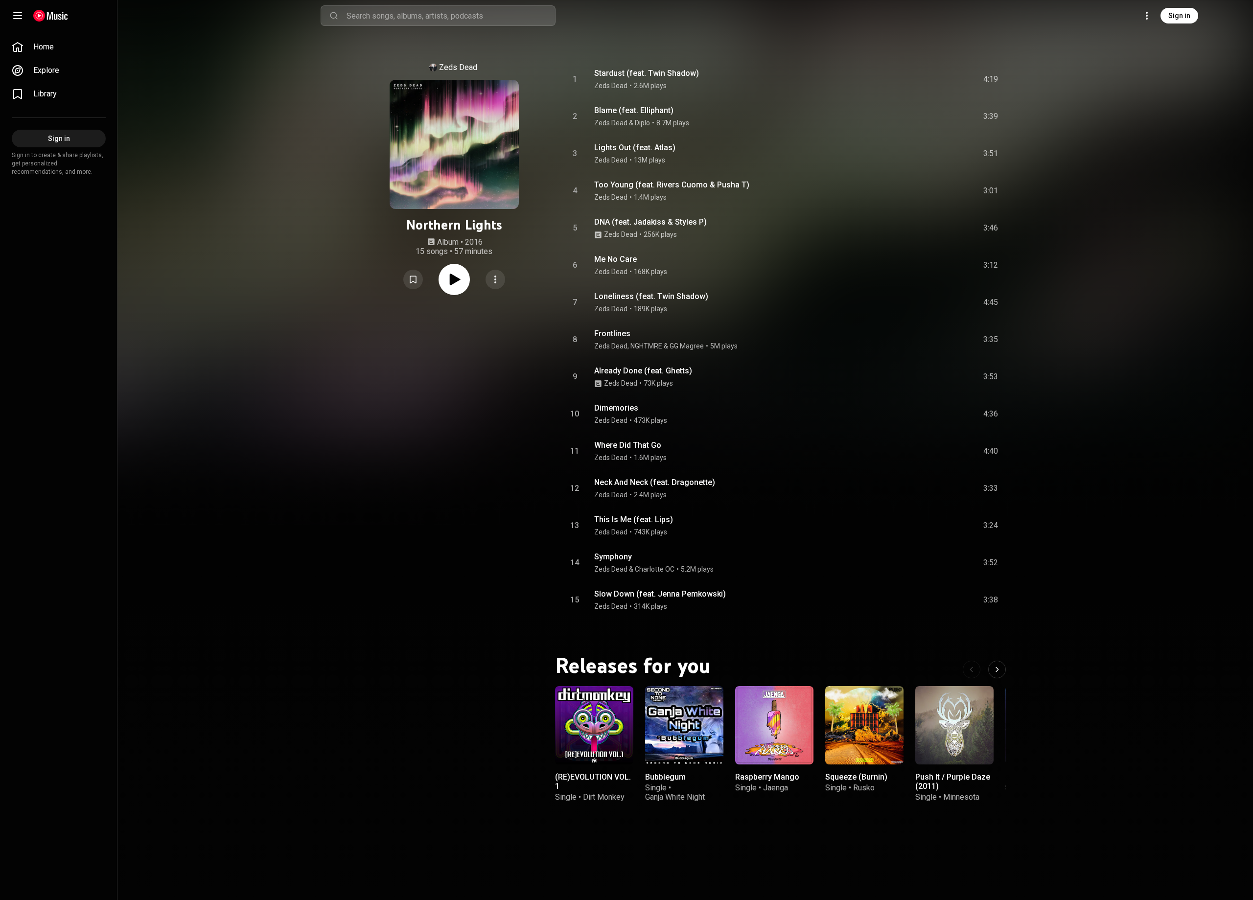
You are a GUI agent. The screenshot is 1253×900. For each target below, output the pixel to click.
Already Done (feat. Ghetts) (643, 370)
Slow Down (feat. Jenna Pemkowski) (660, 594)
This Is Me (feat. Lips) (633, 519)
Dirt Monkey (604, 797)
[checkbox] (991, 79)
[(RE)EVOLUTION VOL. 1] (594, 725)
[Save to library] (413, 279)
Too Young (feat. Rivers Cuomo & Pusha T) (671, 184)
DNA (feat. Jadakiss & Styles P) (650, 222)
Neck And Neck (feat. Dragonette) (654, 482)
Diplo (642, 123)
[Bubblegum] (684, 725)
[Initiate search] (334, 15)
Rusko (864, 787)
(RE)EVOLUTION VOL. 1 (593, 781)
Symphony (613, 556)
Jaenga (775, 787)
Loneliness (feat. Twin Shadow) (651, 296)
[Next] (997, 669)
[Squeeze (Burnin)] (864, 725)
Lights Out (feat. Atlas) (634, 147)
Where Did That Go (627, 445)
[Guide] (17, 16)
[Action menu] (495, 279)
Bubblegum (665, 777)
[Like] (917, 79)
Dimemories (616, 408)
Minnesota (961, 797)
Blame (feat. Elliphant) (633, 110)
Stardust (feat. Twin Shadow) (646, 73)
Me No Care (615, 259)
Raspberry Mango (767, 777)
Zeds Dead (458, 67)
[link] (59, 47)
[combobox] (451, 15)
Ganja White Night (675, 797)
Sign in (1179, 16)
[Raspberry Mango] (774, 725)
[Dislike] (935, 79)
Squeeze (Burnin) (856, 777)
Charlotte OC (654, 569)
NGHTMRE (646, 346)
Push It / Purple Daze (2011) (952, 781)
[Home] (50, 16)
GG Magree (687, 346)
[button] (413, 279)
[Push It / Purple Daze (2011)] (954, 725)
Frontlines (612, 333)
